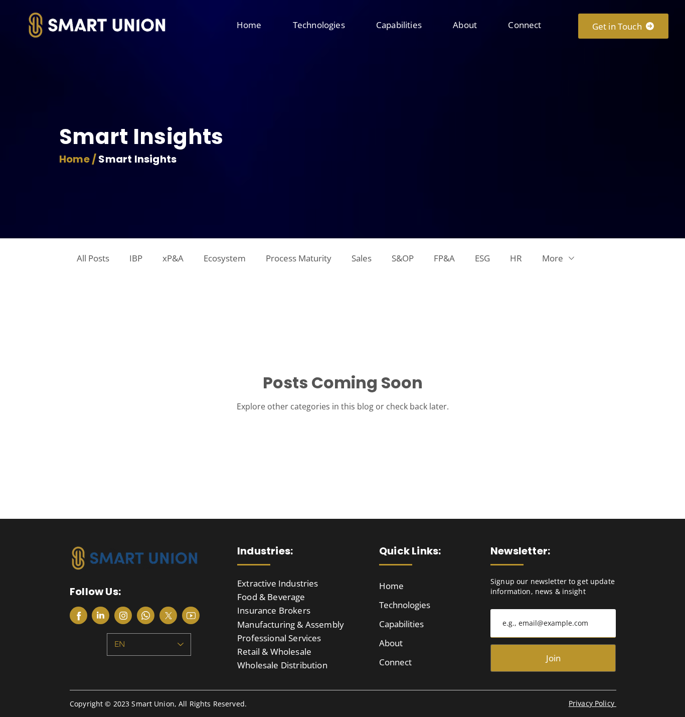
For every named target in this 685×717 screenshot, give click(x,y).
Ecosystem (225, 258)
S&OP (403, 258)
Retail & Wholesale (274, 651)
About (391, 643)
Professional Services (279, 638)
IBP (135, 258)
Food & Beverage (271, 597)
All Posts (93, 258)
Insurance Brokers (273, 610)
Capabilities (401, 624)
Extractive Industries (277, 583)
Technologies (404, 605)
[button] (319, 25)
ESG (482, 258)
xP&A (173, 258)
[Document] (78, 615)
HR (516, 258)
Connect (395, 662)
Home (391, 586)
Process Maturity (298, 258)
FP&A (444, 258)
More (552, 258)
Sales (362, 258)
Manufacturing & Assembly (290, 624)
